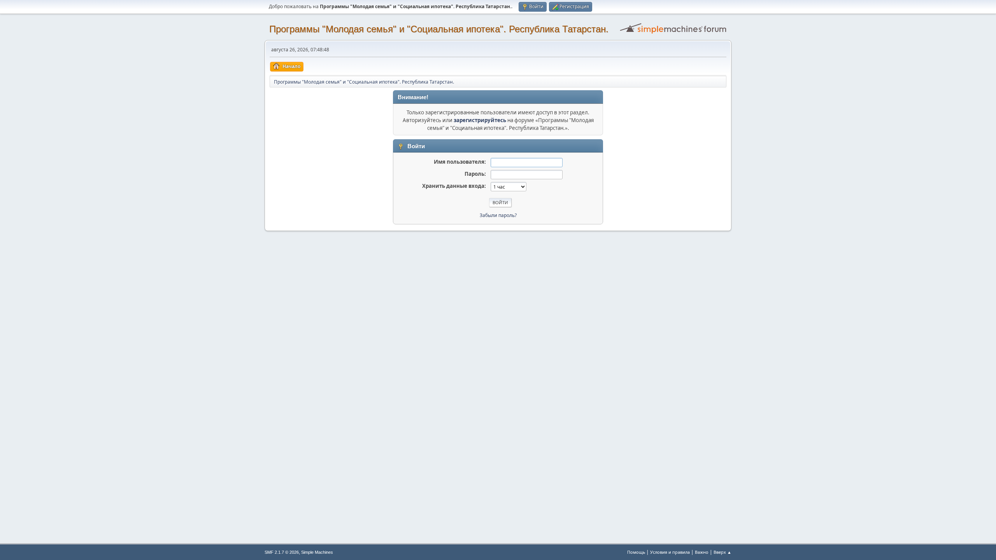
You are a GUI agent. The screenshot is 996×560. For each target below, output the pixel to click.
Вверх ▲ (722, 552)
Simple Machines (317, 552)
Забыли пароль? (498, 215)
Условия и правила (670, 552)
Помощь (636, 552)
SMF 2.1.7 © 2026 (282, 552)
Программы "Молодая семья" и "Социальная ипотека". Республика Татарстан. (438, 29)
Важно (701, 552)
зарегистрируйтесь (480, 120)
